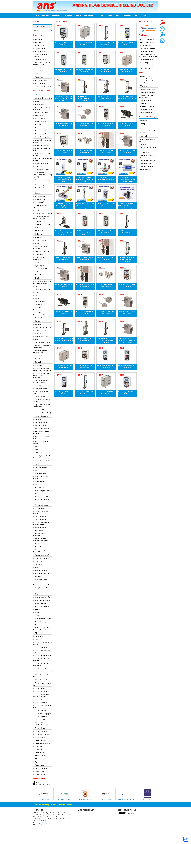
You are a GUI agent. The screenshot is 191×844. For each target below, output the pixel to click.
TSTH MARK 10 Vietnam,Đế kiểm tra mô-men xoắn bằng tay (85, 206)
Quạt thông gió (39, 564)
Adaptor (37, 101)
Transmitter (38, 750)
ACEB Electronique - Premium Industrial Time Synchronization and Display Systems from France (147, 80)
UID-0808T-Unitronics (147, 60)
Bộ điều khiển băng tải (42, 145)
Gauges (37, 321)
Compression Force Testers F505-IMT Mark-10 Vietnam (127, 97)
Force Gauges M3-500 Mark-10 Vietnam (106, 71)
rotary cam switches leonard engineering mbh (41, 584)
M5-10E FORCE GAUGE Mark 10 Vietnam (106, 232)
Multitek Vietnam (40, 74)
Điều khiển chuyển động (42, 251)
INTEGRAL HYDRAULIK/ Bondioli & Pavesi (41, 64)
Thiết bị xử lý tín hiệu (41, 737)
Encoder (37, 278)
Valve (36, 759)
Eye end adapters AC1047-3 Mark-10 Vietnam (106, 151)
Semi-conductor (145, 152)
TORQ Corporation (41, 740)
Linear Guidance (40, 397)
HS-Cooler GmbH (145, 103)
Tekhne (37, 633)
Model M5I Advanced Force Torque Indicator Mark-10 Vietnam (64, 233)
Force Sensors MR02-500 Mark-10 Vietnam (85, 124)
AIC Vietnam (39, 39)
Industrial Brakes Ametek (42, 343)
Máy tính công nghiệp (41, 425)
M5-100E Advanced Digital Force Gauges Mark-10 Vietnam (85, 233)
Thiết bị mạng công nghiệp (43, 714)
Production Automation (42, 558)
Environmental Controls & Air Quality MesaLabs (42, 282)
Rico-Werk (38, 577)
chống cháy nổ (39, 202)
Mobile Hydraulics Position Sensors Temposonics (42, 457)
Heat (36, 339)
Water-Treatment (145, 170)
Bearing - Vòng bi (40, 134)
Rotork (37, 594)
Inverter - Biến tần (40, 356)
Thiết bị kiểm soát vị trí (42, 702)
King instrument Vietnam (42, 68)
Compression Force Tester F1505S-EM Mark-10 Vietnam (85, 98)
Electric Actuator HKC (41, 269)
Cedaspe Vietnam (40, 48)
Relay (36, 567)
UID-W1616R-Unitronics (147, 48)
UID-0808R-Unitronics (147, 69)
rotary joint (38, 591)
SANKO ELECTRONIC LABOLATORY (146, 96)
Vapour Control (39, 762)
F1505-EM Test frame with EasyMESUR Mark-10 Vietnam (127, 260)
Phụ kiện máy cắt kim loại (43, 505)
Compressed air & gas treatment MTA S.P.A (41, 218)
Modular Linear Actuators (43, 461)
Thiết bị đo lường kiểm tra (148, 160)
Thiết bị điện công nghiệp (43, 655)
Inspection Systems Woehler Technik (40, 352)
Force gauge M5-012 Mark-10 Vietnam (64, 71)
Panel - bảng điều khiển (42, 491)
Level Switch (39, 365)
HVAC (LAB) (144, 136)
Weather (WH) (39, 771)
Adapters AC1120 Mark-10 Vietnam (127, 124)
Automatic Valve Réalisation (148, 89)
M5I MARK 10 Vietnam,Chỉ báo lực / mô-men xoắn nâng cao (106, 206)
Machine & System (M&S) (43, 413)
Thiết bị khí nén (39, 699)
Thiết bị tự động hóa (41, 731)
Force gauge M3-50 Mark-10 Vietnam (64, 151)
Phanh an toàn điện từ (42, 494)
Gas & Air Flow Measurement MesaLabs (41, 314)
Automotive (143, 121)
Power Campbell (40, 544)
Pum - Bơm (38, 561)
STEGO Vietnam (40, 83)
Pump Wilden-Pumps (146, 109)
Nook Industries (40, 481)
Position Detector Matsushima (39, 535)
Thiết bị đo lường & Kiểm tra (43, 672)
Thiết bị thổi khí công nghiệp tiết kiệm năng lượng (42, 724)
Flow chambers (39, 302)
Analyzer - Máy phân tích (42, 112)
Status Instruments (41, 625)
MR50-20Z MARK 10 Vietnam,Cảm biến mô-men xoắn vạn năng (127, 206)
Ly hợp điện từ (39, 410)
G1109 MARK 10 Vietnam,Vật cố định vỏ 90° (106, 178)
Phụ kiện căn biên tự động (43, 497)
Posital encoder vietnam (147, 92)
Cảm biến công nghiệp (42, 170)
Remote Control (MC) (41, 570)
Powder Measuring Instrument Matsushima (40, 540)
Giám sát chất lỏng (41, 330)
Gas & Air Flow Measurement (38, 309)
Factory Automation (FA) (42, 289)
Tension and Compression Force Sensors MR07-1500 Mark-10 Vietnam (63, 98)
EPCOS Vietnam (40, 51)
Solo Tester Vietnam (41, 80)
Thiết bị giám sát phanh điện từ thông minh (41, 695)
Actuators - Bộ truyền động (43, 98)
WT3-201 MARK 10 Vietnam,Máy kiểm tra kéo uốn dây (64, 206)
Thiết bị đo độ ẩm (40, 669)
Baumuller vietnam (40, 122)
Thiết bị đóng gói (40, 688)
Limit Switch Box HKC (41, 388)
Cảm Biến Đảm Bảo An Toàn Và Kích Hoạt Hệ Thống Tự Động (42, 175)
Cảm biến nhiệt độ (40, 185)
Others (37, 484)
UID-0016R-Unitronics (147, 51)
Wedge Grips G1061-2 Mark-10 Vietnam (85, 151)
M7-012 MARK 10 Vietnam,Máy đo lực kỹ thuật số (85, 179)
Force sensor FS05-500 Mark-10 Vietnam (85, 44)
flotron (37, 298)
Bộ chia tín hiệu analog (42, 137)
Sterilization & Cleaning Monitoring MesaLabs (41, 629)
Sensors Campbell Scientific (43, 619)
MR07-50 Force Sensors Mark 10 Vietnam (85, 259)
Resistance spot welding (42, 573)
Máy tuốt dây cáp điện (42, 428)
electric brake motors (41, 272)
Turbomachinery (40, 753)
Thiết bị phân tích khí (41, 717)
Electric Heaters (40, 275)
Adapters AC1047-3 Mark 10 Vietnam (106, 259)
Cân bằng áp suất (40, 196)
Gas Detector (39, 318)
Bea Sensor (38, 125)
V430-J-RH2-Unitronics (147, 39)
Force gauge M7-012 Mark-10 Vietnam (85, 71)
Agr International (40, 104)
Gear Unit (38, 324)
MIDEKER (38, 450)
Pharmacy (143, 144)
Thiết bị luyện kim (40, 711)
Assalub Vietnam (40, 42)
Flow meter (38, 305)
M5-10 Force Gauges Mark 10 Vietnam (106, 124)
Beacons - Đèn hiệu (41, 131)
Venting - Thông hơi (41, 768)
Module (37, 464)
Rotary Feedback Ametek (43, 588)
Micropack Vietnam (41, 71)
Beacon (37, 128)
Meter (36, 447)
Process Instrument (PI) (42, 555)
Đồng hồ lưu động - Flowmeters (40, 258)
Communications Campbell (43, 213)
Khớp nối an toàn (40, 359)
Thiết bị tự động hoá (146, 167)
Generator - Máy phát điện (43, 327)
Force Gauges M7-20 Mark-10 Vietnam (127, 44)
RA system (143, 86)
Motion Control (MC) (41, 467)
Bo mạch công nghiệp (41, 163)
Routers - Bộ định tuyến (42, 597)
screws (37, 612)
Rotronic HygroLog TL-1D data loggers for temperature (148, 55)
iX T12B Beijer (144, 63)
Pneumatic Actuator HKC (42, 527)
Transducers (39, 746)
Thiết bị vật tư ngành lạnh (43, 734)
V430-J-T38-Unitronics (147, 66)
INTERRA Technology (147, 106)
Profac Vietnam (39, 77)
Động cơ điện (39, 254)
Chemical (143, 127)
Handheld (38, 333)
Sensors (37, 616)
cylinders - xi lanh (40, 240)
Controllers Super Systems (43, 228)
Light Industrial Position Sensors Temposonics (41, 381)
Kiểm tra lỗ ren (39, 362)
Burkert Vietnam (40, 45)
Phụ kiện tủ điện (40, 508)
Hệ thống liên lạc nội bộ (42, 336)
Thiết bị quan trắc (40, 720)
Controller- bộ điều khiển (42, 225)
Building (142, 124)
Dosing (37, 263)
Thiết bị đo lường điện (41, 680)
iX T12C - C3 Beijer (146, 45)
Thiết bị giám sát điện (41, 691)
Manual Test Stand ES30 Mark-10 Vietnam (106, 97)
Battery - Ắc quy (40, 118)
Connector (38, 222)
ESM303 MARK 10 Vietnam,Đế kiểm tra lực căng (63, 179)
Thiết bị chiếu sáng (41, 647)
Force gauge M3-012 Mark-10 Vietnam (64, 44)
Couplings (38, 237)
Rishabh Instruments (146, 100)
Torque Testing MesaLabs (43, 743)
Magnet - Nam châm (41, 416)
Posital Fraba (39, 531)
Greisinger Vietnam (41, 60)
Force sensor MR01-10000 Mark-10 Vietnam (63, 124)
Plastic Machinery (40, 516)
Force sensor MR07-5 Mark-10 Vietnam (127, 151)
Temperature (39, 636)
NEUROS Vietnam (40, 473)
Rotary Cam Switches (41, 580)
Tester (37, 639)
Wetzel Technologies (41, 774)
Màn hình (38, 419)
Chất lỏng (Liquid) (40, 199)
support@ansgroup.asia (149, 28)
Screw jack (38, 609)
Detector (37, 243)
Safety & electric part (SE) (43, 600)
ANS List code (39, 115)
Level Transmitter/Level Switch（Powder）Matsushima (41, 375)
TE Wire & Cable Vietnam (43, 86)
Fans (36, 292)
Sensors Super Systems (42, 622)
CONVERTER (39, 231)
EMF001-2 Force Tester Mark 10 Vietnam (63, 259)
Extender (37, 286)
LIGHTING (38, 385)
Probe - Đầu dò (39, 547)
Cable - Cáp (38, 166)
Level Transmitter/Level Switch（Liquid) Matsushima (42, 369)
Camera (37, 193)
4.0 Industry (38, 95)
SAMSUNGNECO (40, 603)
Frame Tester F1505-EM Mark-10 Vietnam (106, 44)
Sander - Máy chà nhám (42, 606)
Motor (36, 470)
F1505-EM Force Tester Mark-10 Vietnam (127, 232)
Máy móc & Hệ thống (41, 422)
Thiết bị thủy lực (40, 728)
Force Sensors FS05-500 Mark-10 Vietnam (127, 71)
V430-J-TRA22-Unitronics (148, 42)
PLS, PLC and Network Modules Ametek (41, 523)
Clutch (37, 210)
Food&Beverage (145, 133)
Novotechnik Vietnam (146, 113)
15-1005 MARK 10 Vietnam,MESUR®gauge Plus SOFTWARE (127, 179)
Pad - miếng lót (39, 488)
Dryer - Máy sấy (40, 266)
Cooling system (39, 234)
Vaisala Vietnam (40, 756)
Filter (36, 295)
